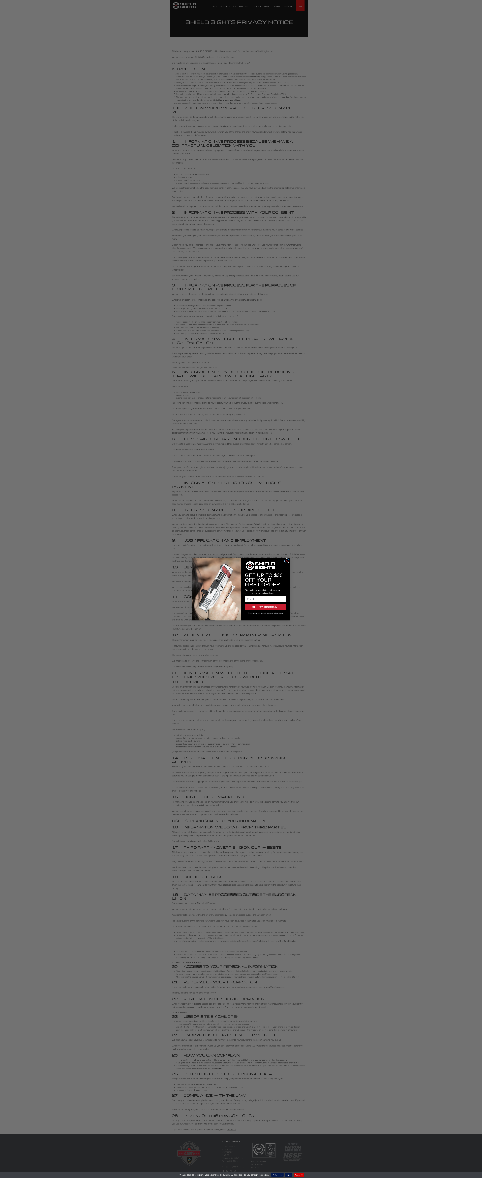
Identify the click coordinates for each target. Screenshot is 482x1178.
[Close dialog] (287, 561)
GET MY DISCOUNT (265, 607)
